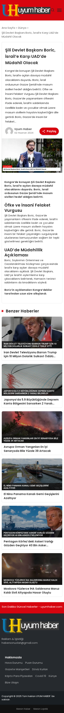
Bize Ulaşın (12, 682)
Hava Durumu (14, 663)
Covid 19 (40, 676)
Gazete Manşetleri (17, 669)
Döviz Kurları (40, 669)
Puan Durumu (34, 663)
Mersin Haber (23, 708)
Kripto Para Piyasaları (19, 676)
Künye (53, 676)
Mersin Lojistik (40, 708)
